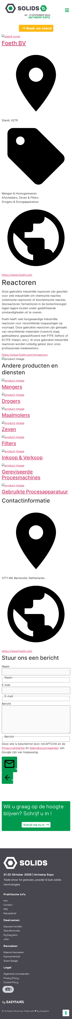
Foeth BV (14, 43)
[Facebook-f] (5, 989)
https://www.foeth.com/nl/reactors (25, 354)
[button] (36, 28)
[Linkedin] (8, 989)
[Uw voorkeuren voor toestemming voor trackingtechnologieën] (66, 1013)
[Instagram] (10, 989)
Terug (12, 780)
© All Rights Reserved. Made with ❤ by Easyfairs (25, 1011)
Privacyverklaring (13, 748)
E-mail (6, 684)
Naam (5, 666)
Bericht (6, 703)
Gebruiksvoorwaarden (44, 748)
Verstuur (16, 768)
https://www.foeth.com (17, 275)
